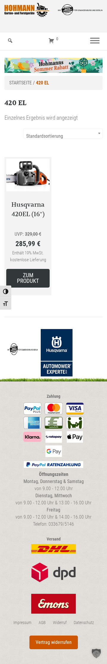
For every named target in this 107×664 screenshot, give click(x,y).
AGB (42, 622)
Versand (54, 539)
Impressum (22, 622)
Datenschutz (84, 622)
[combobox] (63, 133)
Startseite (20, 83)
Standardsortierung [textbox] (44, 136)
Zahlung (53, 396)
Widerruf (60, 622)
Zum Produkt (28, 278)
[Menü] (95, 41)
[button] (96, 653)
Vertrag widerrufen (54, 642)
